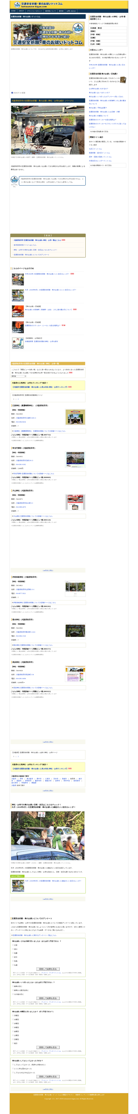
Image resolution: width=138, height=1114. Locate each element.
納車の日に (18, 986)
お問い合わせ (71, 11)
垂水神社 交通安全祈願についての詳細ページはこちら (33, 645)
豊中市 (39, 779)
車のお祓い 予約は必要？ (98, 108)
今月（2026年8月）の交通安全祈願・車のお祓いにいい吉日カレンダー (50, 290)
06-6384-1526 (21, 636)
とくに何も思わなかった (23, 1069)
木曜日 (16, 1027)
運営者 (61, 11)
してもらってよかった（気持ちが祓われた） (30, 1065)
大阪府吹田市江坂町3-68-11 (26, 418)
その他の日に (19, 994)
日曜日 (16, 1039)
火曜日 (16, 1019)
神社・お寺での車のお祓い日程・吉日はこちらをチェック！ (35, 250)
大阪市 (13, 779)
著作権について (50, 11)
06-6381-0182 (21, 464)
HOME (13, 11)
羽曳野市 (24, 783)
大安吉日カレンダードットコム (100, 161)
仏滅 (15, 965)
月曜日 (16, 1015)
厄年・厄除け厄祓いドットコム (100, 157)
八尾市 (47, 779)
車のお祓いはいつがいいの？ (99, 92)
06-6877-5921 (21, 593)
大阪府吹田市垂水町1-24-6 (25, 632)
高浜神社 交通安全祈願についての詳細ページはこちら (33, 688)
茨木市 (55, 779)
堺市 (21, 779)
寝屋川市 (48, 781)
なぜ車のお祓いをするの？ (98, 89)
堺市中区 (67, 781)
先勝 (15, 953)
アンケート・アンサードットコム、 (52, 973)
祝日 (15, 1043)
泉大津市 (14, 783)
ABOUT (21, 11)
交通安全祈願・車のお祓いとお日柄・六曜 (104, 112)
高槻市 (64, 779)
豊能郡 (33, 783)
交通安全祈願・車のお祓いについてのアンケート (31, 255)
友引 (15, 957)
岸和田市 (28, 781)
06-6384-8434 (21, 422)
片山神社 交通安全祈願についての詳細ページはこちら (33, 516)
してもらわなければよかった (24, 1072)
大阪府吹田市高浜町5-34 (25, 674)
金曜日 (16, 1031)
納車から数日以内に (21, 990)
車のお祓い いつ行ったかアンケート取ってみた (106, 96)
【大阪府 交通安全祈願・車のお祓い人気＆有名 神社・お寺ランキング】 (40, 387)
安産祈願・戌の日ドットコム (99, 153)
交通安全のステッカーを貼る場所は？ (102, 120)
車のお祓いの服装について (98, 116)
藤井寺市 (38, 781)
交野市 (57, 781)
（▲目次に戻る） (48, 570)
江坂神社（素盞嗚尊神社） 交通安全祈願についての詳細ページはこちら (39, 431)
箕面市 (19, 781)
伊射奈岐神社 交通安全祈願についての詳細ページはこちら (34, 602)
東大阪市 (30, 779)
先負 (15, 961)
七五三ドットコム (95, 149)
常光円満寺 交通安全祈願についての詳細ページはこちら (33, 473)
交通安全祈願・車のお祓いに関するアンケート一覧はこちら (34, 935)
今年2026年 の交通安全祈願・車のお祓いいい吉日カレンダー (47, 274)
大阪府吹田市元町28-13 (24, 460)
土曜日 (16, 1035)
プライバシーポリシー (34, 11)
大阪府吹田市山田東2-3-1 (25, 589)
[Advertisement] (48, 71)
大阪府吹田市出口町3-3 (24, 503)
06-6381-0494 (21, 678)
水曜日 (16, 1023)
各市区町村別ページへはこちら (25, 245)
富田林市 (77, 781)
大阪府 (13, 785)
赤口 (15, 949)
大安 (15, 945)
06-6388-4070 (21, 507)
